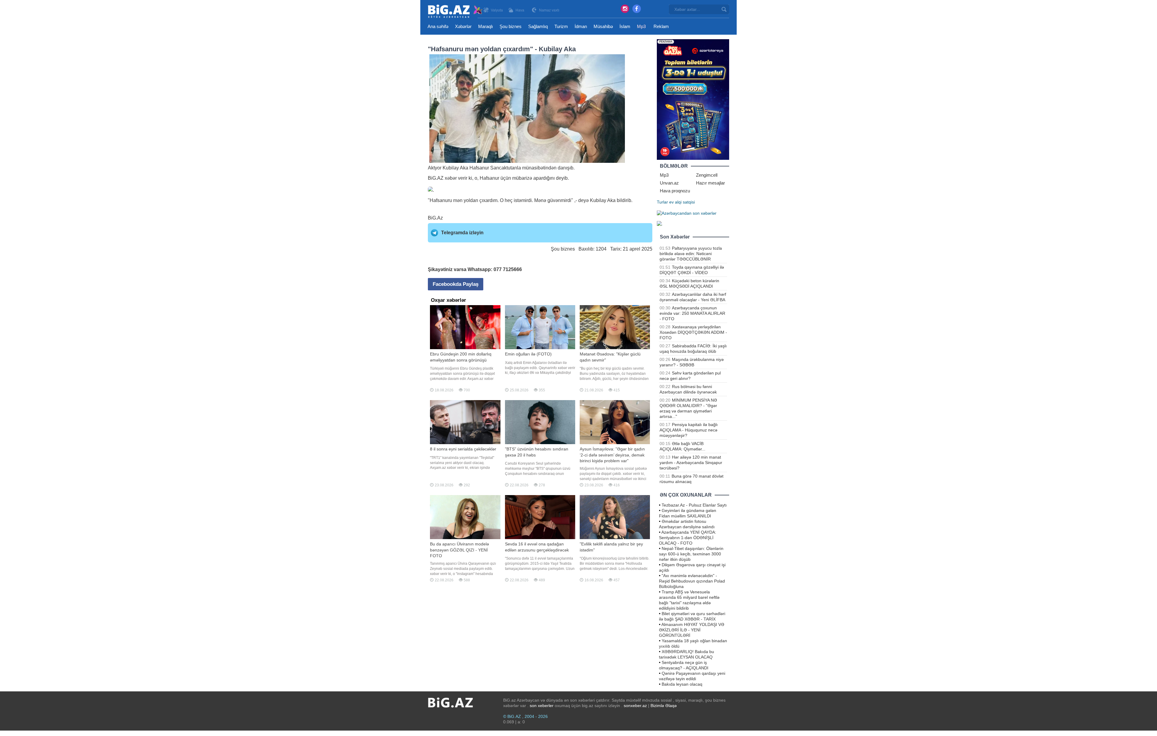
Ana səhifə (438, 26)
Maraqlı (485, 26)
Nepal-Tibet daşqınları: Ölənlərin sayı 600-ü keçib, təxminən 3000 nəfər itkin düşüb (691, 554)
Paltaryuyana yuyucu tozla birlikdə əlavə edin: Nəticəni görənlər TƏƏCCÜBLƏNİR (691, 253)
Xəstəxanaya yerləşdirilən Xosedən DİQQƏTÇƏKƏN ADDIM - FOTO (693, 332)
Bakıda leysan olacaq (682, 684)
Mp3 (641, 26)
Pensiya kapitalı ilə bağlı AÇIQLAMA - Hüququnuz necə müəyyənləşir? (689, 430)
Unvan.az (669, 182)
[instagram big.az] (625, 9)
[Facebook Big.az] (636, 9)
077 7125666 (508, 269)
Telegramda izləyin (462, 232)
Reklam (661, 26)
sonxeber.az (635, 705)
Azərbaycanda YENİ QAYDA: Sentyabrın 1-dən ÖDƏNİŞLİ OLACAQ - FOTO (687, 537)
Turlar (662, 202)
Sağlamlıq (538, 26)
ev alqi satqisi (682, 202)
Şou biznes (511, 26)
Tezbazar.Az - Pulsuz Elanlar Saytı (694, 505)
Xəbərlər (463, 26)
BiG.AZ (436, 178)
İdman (581, 26)
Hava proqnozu (675, 190)
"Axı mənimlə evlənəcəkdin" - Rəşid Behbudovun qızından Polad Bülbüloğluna (692, 581)
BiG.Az (435, 217)
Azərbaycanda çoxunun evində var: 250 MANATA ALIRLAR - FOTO (692, 313)
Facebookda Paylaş (455, 284)
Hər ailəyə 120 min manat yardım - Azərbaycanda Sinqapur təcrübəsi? (691, 462)
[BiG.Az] (455, 11)
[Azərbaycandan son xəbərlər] (686, 212)
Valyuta (497, 10)
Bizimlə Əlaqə (664, 705)
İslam (624, 26)
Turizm (561, 26)
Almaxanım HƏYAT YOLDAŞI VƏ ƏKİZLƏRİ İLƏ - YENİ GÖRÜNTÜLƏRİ (691, 630)
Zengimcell (706, 175)
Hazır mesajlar (710, 182)
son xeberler (541, 705)
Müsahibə (603, 26)
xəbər (451, 178)
